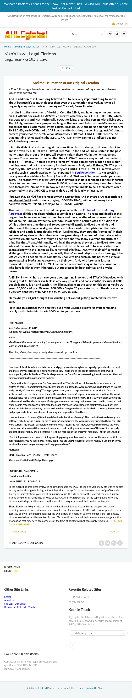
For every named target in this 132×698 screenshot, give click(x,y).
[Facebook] (72, 645)
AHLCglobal (41, 688)
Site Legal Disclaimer (15, 603)
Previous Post (19, 531)
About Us (9, 600)
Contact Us (122, 23)
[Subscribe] (123, 633)
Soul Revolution (85, 172)
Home (7, 46)
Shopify (52, 688)
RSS (67, 68)
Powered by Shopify (96, 688)
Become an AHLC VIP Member (20, 607)
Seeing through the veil (27, 46)
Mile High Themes (75, 688)
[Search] (102, 34)
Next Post (115, 531)
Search (8, 596)
